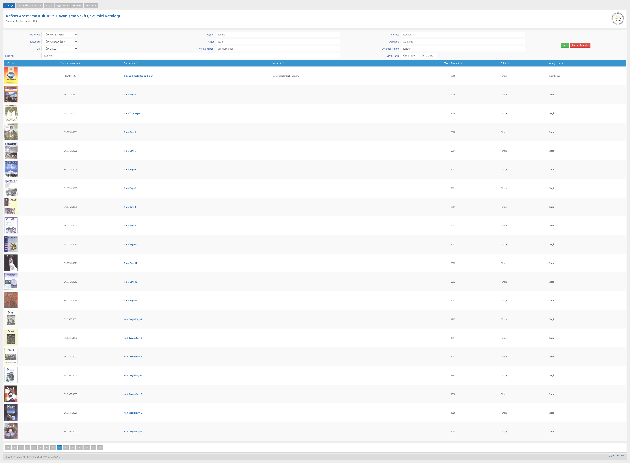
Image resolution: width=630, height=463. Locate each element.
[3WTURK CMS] (616, 455)
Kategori (553, 63)
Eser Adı (128, 63)
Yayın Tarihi (450, 63)
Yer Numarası (68, 63)
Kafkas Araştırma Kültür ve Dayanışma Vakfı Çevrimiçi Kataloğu (63, 16)
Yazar (276, 63)
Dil (502, 63)
